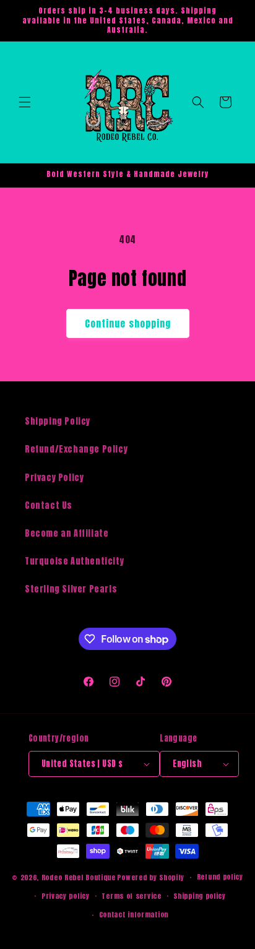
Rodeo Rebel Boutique (78, 877)
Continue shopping (128, 323)
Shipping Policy (57, 421)
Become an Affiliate (66, 533)
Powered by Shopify (150, 877)
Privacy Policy (54, 477)
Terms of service (131, 896)
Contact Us (48, 505)
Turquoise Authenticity (74, 561)
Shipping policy (199, 896)
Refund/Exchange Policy (76, 449)
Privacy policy (65, 896)
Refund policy (220, 877)
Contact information (133, 914)
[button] (24, 102)
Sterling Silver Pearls (71, 589)
